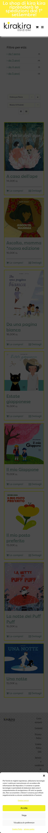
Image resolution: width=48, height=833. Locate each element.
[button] (44, 775)
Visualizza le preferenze (24, 822)
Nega (24, 815)
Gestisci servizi (23, 800)
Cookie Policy (17, 829)
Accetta (24, 808)
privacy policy (29, 829)
